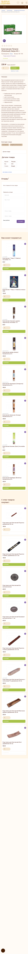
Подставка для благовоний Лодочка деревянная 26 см (13, 523)
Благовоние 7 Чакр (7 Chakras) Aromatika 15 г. (12, 259)
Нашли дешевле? (11, 64)
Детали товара (6, 151)
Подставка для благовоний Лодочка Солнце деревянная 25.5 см (13, 648)
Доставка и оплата (7, 172)
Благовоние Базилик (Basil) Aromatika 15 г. (14, 447)
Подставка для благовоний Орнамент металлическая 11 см (14, 617)
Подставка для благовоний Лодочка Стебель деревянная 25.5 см (13, 554)
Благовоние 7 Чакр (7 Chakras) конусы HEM (14, 290)
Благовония (5, 144)
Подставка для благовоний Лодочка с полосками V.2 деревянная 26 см (14, 680)
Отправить (21, 221)
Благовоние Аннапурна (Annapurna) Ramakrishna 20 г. (13, 384)
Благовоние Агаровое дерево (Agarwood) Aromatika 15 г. (11, 321)
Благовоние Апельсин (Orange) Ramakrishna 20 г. (12, 415)
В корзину (14, 68)
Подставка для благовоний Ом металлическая (12, 586)
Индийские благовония (16, 144)
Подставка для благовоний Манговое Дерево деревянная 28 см (14, 711)
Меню (4, 7)
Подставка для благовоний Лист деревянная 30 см (12, 743)
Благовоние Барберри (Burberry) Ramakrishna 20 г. (12, 478)
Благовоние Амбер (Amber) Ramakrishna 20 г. (10, 353)
